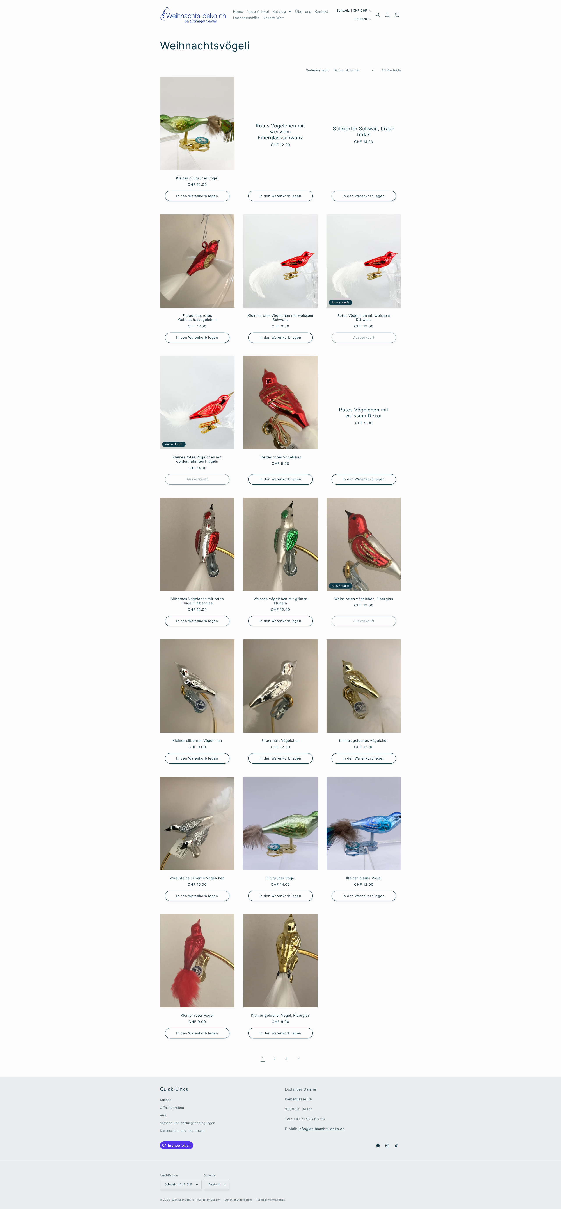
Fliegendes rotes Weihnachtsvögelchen (197, 317)
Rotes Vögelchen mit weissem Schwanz (363, 317)
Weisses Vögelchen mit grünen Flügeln (280, 601)
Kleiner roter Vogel (197, 1015)
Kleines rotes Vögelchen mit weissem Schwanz (280, 317)
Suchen (166, 1100)
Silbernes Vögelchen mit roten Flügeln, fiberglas (197, 601)
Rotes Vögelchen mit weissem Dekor (364, 412)
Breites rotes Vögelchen (280, 457)
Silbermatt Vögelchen (280, 741)
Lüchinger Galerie (183, 1199)
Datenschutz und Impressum (182, 1130)
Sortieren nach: (317, 70)
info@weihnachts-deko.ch (321, 1129)
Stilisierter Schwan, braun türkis (364, 131)
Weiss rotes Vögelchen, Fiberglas (363, 599)
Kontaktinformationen (271, 1199)
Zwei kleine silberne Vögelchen (197, 878)
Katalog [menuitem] (279, 11)
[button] (378, 15)
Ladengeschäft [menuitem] (246, 18)
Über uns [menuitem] (303, 11)
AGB (163, 1115)
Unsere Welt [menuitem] (273, 18)
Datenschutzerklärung (239, 1199)
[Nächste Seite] (298, 1058)
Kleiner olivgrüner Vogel (197, 178)
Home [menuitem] (238, 11)
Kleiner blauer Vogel (364, 878)
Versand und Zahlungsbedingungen (187, 1123)
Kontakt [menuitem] (321, 11)
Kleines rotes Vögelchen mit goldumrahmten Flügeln (197, 459)
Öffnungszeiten (172, 1107)
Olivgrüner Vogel (280, 878)
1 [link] (263, 1058)
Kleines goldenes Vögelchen (364, 741)
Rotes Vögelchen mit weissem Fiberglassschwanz (280, 131)
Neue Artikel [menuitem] (258, 11)
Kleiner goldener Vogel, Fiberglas (280, 1015)
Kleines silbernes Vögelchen (197, 741)
